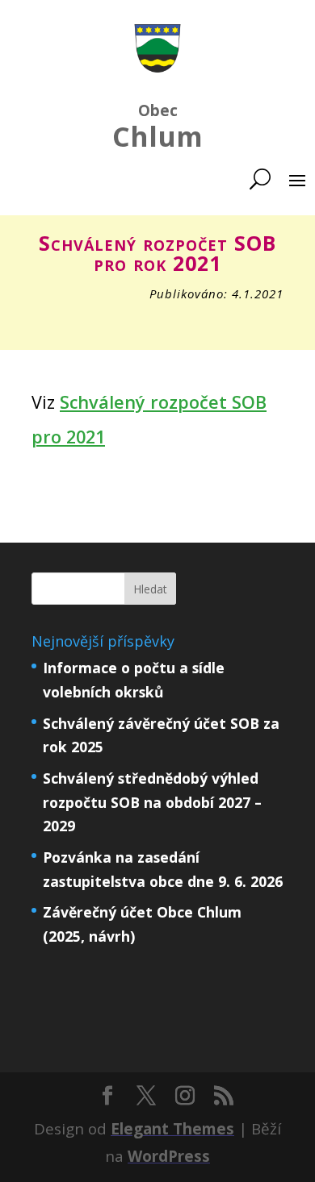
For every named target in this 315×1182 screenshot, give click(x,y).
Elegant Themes (172, 1128)
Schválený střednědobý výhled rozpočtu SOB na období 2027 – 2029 (152, 802)
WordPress (169, 1156)
